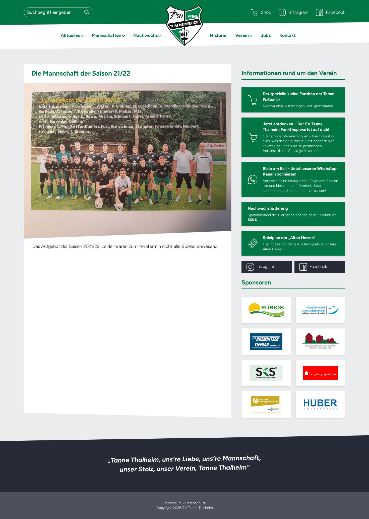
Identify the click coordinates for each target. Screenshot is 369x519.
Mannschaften (106, 35)
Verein (242, 35)
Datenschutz (195, 503)
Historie (218, 35)
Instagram (299, 12)
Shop (266, 12)
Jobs (266, 35)
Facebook (335, 12)
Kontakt (287, 35)
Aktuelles (70, 35)
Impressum (172, 503)
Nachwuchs (145, 35)
